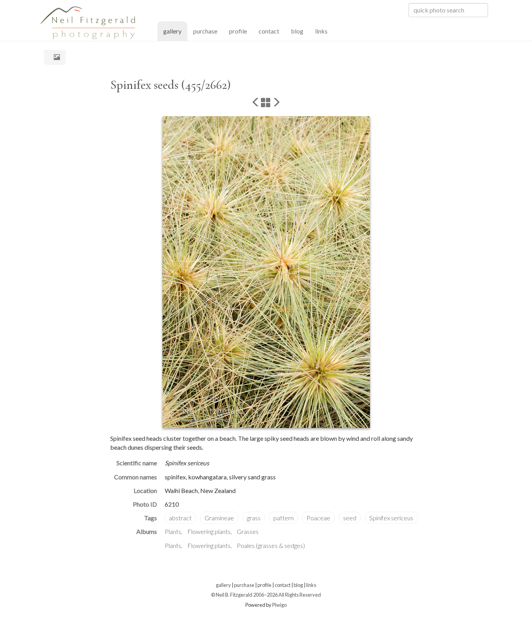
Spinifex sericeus (391, 517)
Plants (173, 531)
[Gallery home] (55, 57)
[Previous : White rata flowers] (256, 103)
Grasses (248, 531)
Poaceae (318, 517)
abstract (180, 517)
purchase (205, 31)
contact (269, 31)
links (321, 31)
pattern (283, 517)
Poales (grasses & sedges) (271, 545)
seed (349, 517)
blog (297, 31)
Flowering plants (209, 531)
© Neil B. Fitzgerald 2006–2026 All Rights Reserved (266, 595)
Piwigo (279, 605)
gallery (175, 31)
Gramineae (219, 517)
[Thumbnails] (266, 103)
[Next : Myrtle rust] (276, 103)
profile (238, 31)
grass (254, 517)
